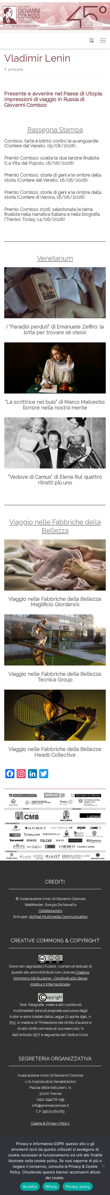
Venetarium (55, 258)
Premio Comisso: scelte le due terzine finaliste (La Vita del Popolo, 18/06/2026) (51, 160)
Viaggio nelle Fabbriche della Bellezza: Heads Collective (55, 752)
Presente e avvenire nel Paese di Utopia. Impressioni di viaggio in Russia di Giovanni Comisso (53, 99)
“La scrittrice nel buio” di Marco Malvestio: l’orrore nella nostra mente (55, 405)
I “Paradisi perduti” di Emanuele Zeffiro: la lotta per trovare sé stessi (55, 329)
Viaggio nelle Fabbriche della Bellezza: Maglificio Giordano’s (55, 602)
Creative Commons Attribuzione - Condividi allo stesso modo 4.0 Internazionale (51, 978)
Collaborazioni (50, 911)
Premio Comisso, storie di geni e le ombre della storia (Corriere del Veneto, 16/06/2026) (52, 177)
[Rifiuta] (103, 1166)
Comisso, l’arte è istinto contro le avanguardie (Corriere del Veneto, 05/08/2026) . (51, 143)
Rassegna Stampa (55, 129)
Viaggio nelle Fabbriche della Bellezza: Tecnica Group (55, 677)
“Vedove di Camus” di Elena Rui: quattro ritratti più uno (55, 479)
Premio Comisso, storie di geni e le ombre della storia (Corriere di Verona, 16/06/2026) (52, 195)
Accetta (30, 1186)
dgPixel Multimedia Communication (58, 916)
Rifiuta (51, 1186)
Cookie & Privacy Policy (50, 1123)
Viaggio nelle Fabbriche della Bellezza (55, 526)
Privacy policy (77, 1186)
